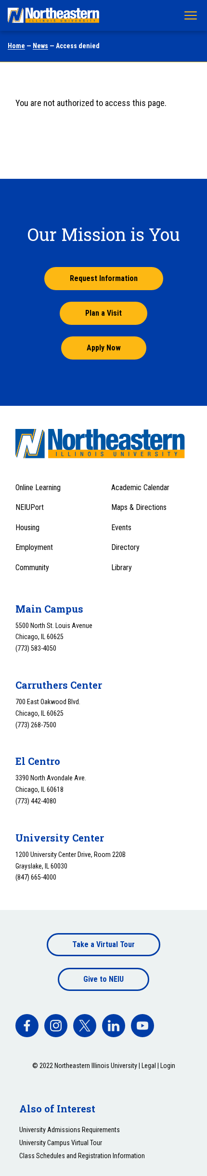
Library (121, 567)
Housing (27, 527)
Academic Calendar (140, 487)
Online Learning (38, 487)
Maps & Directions (139, 507)
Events (121, 527)
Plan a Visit (103, 313)
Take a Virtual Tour (103, 944)
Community (32, 567)
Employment (34, 547)
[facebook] (27, 1025)
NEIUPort (29, 507)
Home (16, 46)
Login (167, 1065)
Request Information (104, 278)
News (40, 46)
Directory (125, 547)
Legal (149, 1065)
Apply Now (104, 347)
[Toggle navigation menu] (190, 15)
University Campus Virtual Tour (60, 1143)
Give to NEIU (103, 979)
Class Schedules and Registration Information (82, 1156)
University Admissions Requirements (69, 1130)
